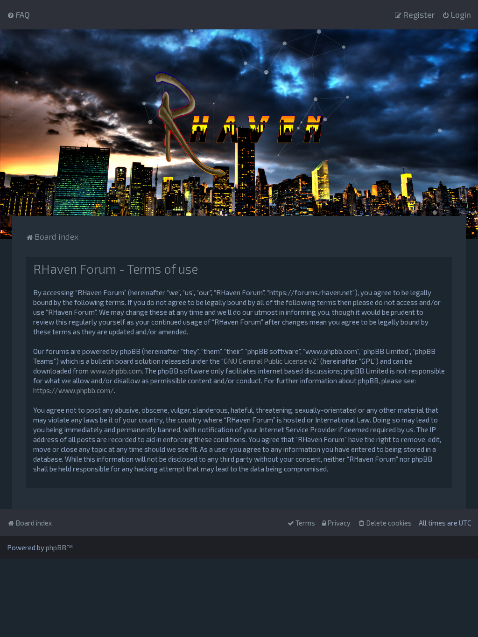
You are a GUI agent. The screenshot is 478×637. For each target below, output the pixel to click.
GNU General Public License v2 (270, 361)
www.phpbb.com (116, 371)
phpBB (56, 547)
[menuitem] (18, 14)
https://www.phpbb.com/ (73, 390)
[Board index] (239, 123)
